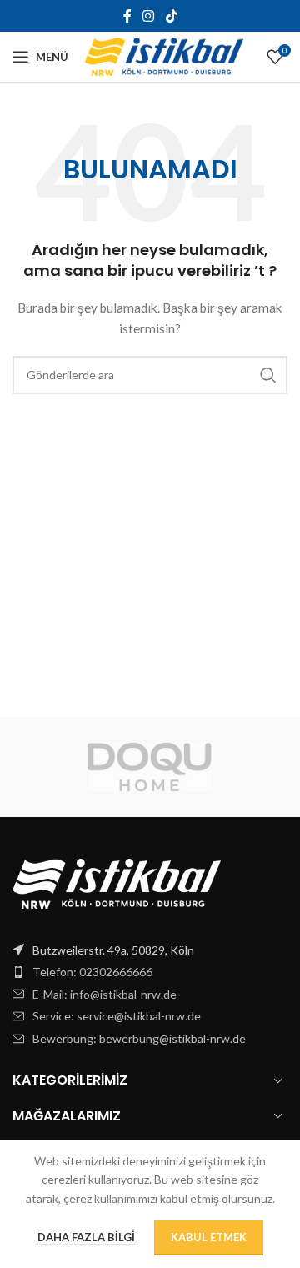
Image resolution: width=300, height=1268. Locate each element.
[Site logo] (164, 55)
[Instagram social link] (149, 15)
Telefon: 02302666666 (92, 972)
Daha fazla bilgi (88, 1237)
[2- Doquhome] (150, 767)
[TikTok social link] (171, 15)
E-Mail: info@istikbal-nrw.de (104, 994)
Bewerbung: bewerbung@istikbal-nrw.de (139, 1038)
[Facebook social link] (128, 15)
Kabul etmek (209, 1237)
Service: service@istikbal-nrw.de (116, 1016)
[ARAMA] (268, 375)
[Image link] (116, 882)
